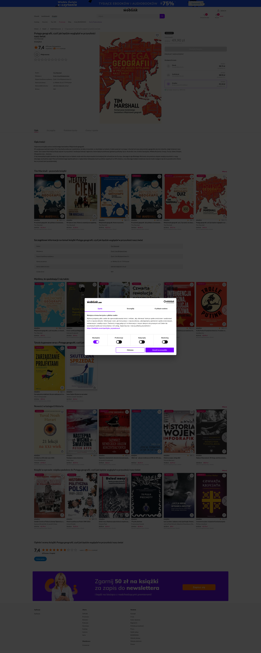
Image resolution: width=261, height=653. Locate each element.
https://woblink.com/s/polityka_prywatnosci (103, 328)
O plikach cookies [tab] (161, 308)
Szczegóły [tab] (130, 308)
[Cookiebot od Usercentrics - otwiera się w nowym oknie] (165, 301)
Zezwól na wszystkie (159, 350)
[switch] (119, 342)
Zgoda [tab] (100, 308)
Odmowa (130, 350)
